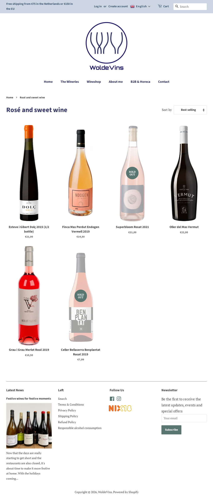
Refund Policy (67, 422)
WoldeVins (105, 492)
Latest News (15, 390)
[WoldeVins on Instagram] (118, 399)
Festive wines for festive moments (28, 398)
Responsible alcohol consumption (80, 428)
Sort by (167, 110)
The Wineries (70, 81)
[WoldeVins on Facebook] (112, 399)
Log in (98, 6)
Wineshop (94, 81)
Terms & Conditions (71, 404)
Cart (166, 6)
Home (48, 81)
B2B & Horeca (140, 81)
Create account (118, 6)
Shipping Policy (68, 416)
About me (116, 81)
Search (62, 399)
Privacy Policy (67, 410)
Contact (163, 81)
